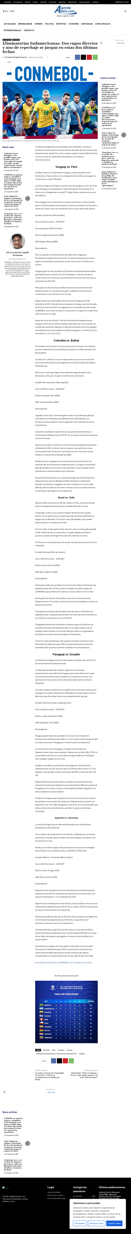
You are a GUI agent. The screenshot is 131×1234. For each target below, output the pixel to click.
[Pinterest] (89, 57)
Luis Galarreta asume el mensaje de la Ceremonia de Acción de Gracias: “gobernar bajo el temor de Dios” (13, 201)
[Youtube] (119, 11)
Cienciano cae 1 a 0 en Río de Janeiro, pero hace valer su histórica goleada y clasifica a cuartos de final (13, 219)
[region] (98, 1214)
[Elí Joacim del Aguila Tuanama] (17, 241)
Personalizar (80, 1223)
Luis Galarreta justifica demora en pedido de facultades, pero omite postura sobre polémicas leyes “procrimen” (110, 179)
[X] (115, 11)
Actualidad (7, 40)
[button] (125, 11)
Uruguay (82, 1054)
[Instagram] (100, 11)
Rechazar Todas (96, 1223)
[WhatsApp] (95, 57)
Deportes (16, 40)
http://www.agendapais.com (17, 259)
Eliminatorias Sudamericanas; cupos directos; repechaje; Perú (56, 1054)
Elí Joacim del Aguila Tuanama (16, 57)
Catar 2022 (46, 1050)
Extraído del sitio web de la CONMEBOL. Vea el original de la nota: (63, 962)
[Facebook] (96, 11)
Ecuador (69, 1050)
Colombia (61, 1050)
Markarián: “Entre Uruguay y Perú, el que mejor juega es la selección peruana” (84, 1075)
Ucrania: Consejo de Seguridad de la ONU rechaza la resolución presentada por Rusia (49, 1076)
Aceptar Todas (114, 1223)
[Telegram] (105, 11)
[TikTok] (110, 11)
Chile (53, 1050)
